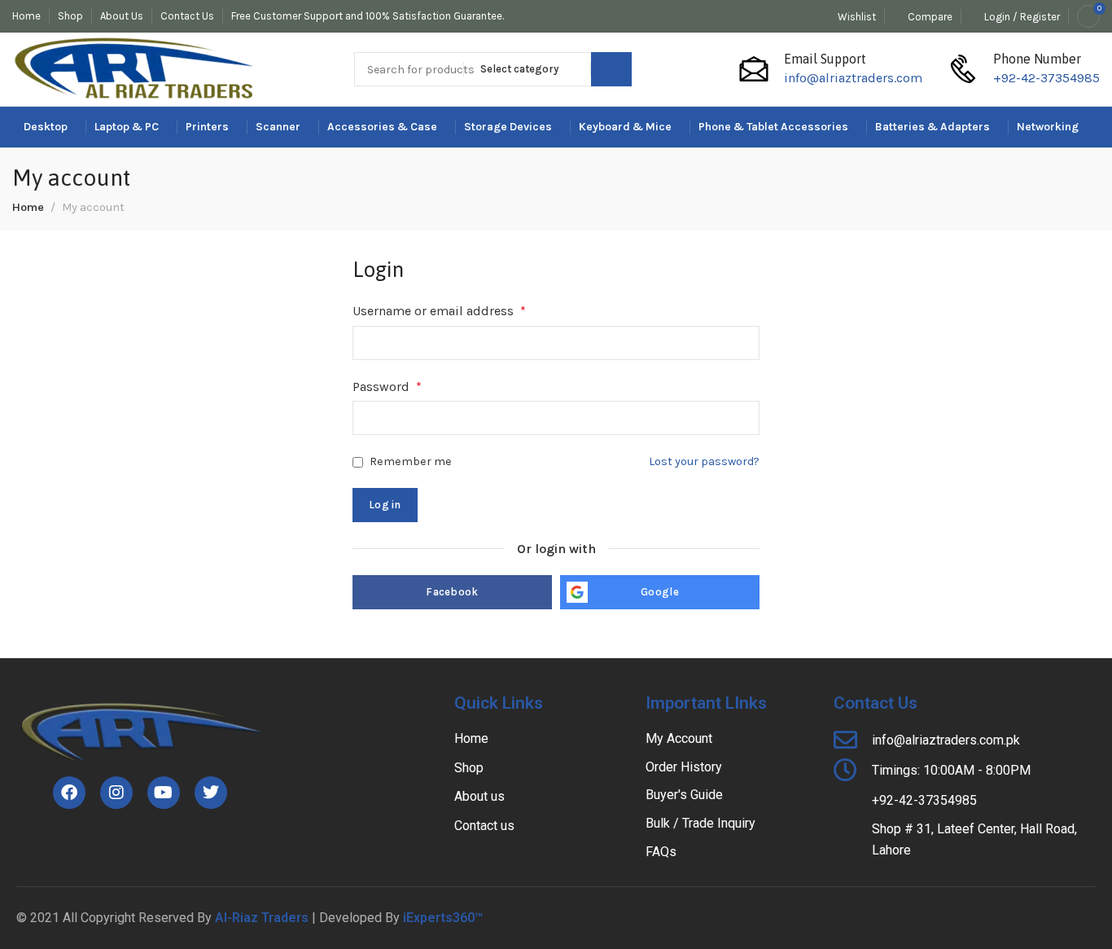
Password (387, 386)
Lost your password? (704, 461)
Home (28, 207)
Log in (385, 505)
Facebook (452, 592)
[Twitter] (211, 792)
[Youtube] (163, 792)
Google (660, 592)
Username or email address (439, 311)
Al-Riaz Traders (262, 917)
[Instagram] (116, 792)
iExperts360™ (443, 917)
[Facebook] (69, 792)
